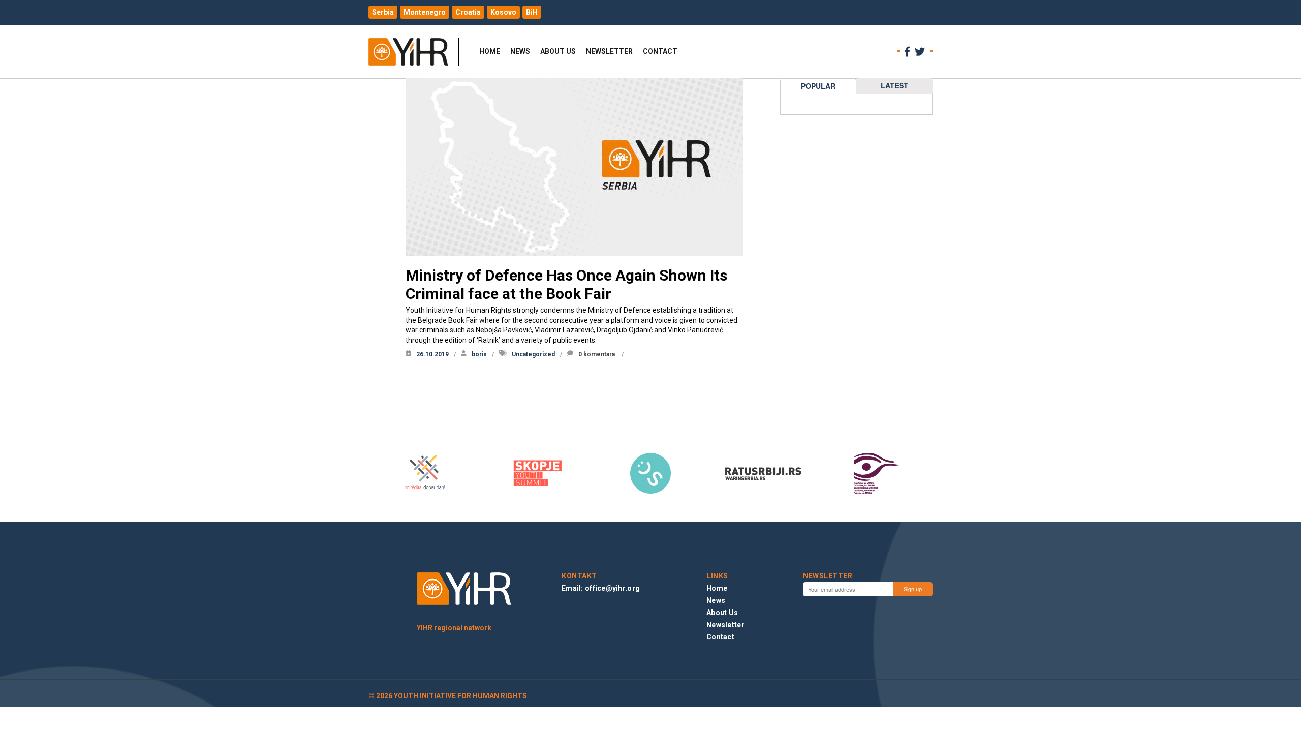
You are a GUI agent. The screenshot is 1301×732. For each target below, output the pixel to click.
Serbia (383, 12)
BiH (532, 12)
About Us (558, 51)
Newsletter (609, 51)
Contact (660, 51)
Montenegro (425, 12)
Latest (894, 85)
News (520, 51)
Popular (818, 86)
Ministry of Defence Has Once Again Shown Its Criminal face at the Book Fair (566, 284)
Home (489, 51)
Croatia (468, 12)
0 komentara (596, 354)
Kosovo (503, 12)
